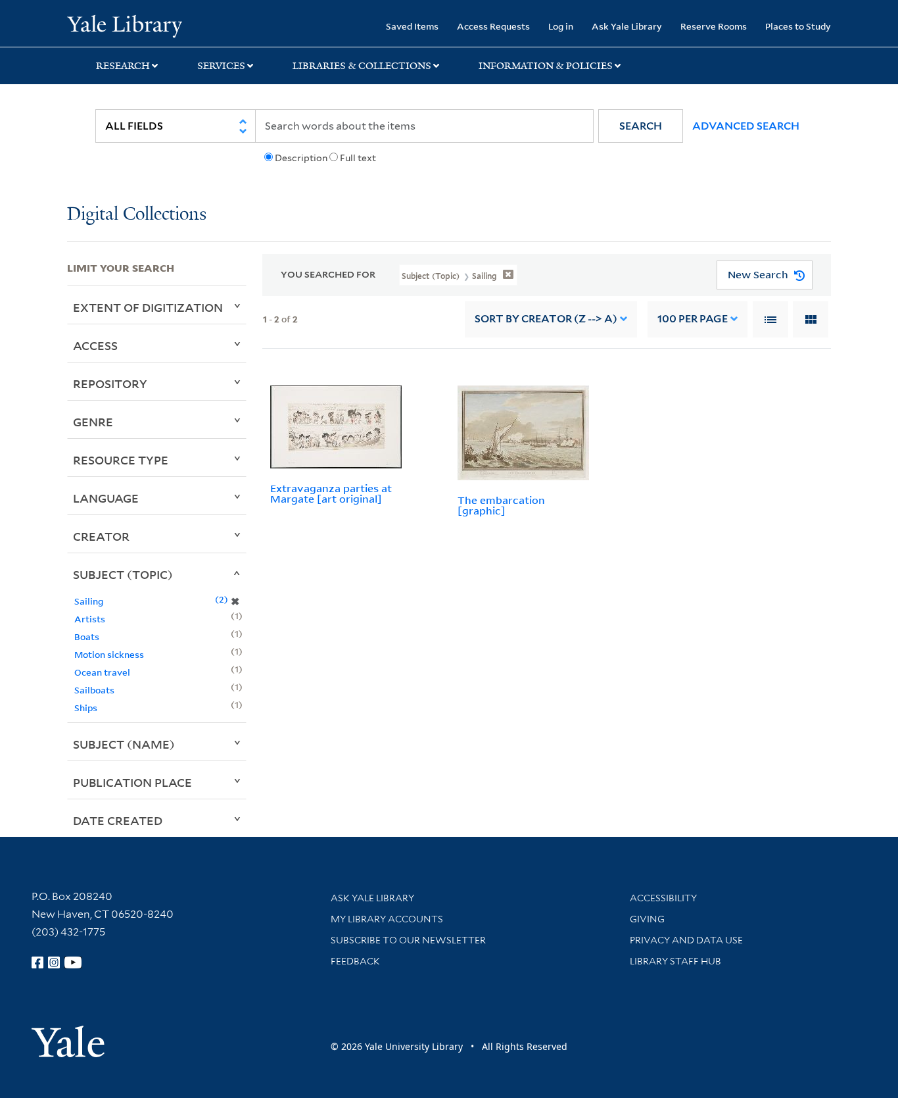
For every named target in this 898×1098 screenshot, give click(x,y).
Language (106, 498)
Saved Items (412, 26)
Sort (546, 318)
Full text (358, 158)
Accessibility (663, 898)
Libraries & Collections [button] (362, 65)
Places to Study (798, 26)
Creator (101, 536)
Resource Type (120, 460)
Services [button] (221, 65)
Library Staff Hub (675, 961)
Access (95, 345)
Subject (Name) (124, 744)
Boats (86, 636)
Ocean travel (102, 672)
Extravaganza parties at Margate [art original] (331, 494)
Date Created (117, 820)
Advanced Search (745, 126)
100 (692, 318)
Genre (93, 422)
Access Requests (493, 26)
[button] (640, 126)
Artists (89, 618)
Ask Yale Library (627, 26)
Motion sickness (109, 654)
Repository (110, 383)
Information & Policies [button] (546, 65)
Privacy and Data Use (686, 940)
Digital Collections (136, 215)
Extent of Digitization (148, 307)
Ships (85, 707)
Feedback (355, 961)
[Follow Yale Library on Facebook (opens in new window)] (37, 962)
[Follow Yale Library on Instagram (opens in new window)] (54, 962)
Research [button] (123, 65)
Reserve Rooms (713, 26)
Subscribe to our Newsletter (408, 940)
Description (301, 158)
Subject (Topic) (123, 574)
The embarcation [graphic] (501, 505)
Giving (647, 919)
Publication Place (132, 782)
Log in (560, 26)
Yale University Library (124, 25)
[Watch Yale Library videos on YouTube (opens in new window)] (73, 962)
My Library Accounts (387, 919)
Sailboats (94, 690)
